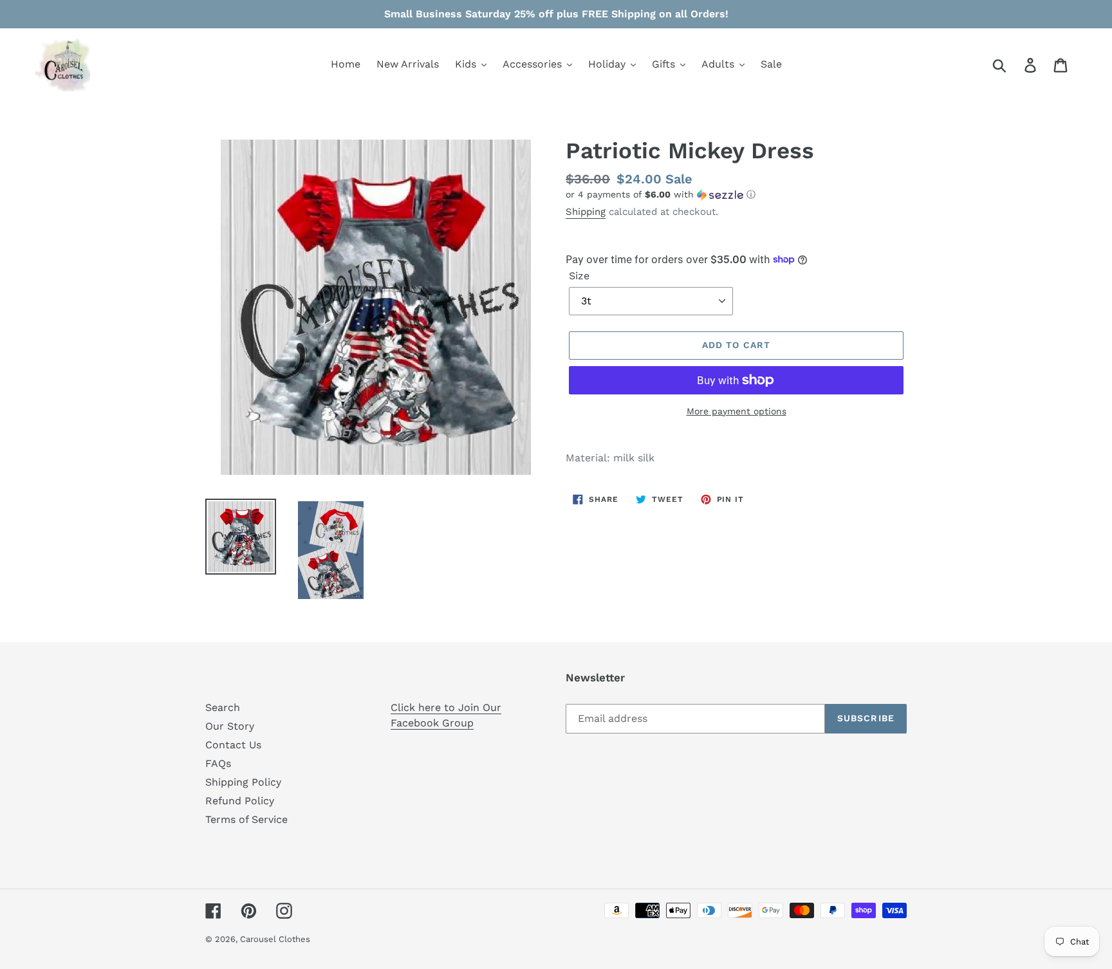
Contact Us (233, 745)
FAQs (218, 763)
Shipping (586, 211)
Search (222, 707)
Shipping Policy (243, 782)
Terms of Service (246, 819)
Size (579, 276)
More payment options (736, 411)
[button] (736, 195)
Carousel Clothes (275, 939)
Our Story (229, 726)
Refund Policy (239, 801)
